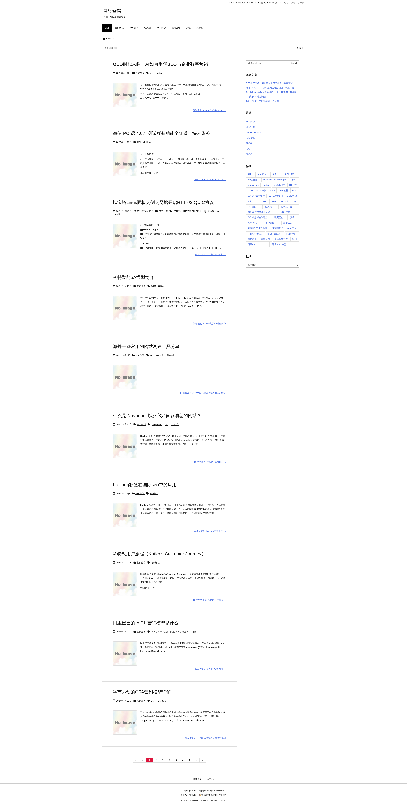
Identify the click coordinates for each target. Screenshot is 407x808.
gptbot (159, 73)
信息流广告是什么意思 (259, 212)
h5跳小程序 (279, 185)
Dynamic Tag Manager (274, 179)
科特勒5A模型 (158, 286)
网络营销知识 (281, 239)
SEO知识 (252, 3)
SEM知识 (273, 3)
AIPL (153, 631)
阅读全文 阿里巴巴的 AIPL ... (210, 669)
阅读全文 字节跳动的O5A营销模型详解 (205, 738)
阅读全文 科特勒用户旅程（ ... (209, 600)
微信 (148, 142)
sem (265, 201)
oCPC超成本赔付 (256, 196)
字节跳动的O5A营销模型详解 (142, 692)
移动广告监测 (274, 233)
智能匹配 (252, 223)
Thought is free (219, 800)
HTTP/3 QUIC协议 (192, 211)
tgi (295, 201)
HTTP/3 (177, 211)
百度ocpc (287, 223)
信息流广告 (286, 206)
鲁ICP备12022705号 (189, 795)
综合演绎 (290, 233)
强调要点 (278, 217)
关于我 (301, 3)
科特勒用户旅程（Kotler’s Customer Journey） (159, 553)
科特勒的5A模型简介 (133, 277)
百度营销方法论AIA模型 (284, 228)
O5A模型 (162, 701)
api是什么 (252, 179)
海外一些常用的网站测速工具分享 (146, 346)
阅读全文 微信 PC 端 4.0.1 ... (210, 179)
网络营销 (170, 355)
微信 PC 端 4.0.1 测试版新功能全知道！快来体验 (161, 133)
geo (151, 73)
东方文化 (284, 3)
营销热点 (241, 3)
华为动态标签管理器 (258, 217)
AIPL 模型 (163, 631)
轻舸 (294, 239)
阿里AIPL (174, 631)
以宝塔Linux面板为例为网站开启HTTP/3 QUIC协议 (163, 202)
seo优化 (117, 214)
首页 (232, 3)
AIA (249, 174)
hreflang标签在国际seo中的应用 (145, 484)
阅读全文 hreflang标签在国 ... (210, 531)
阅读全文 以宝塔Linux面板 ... (210, 254)
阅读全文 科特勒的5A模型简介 (209, 323)
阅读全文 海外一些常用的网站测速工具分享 (203, 392)
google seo (156, 424)
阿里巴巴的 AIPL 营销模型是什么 (146, 622)
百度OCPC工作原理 (257, 228)
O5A (153, 701)
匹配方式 (285, 212)
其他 (293, 3)
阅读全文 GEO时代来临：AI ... (209, 110)
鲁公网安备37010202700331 (213, 795)
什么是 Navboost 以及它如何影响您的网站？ (157, 415)
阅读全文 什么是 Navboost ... (210, 461)
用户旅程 (155, 562)
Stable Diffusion (253, 132)
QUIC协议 (209, 211)
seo (218, 211)
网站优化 (252, 239)
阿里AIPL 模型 (189, 631)
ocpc (294, 190)
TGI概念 (252, 206)
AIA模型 (262, 174)
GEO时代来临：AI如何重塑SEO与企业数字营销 (160, 64)
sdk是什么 (253, 201)
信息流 (263, 3)
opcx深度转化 (276, 196)
